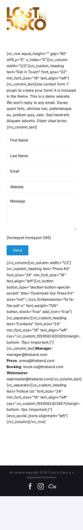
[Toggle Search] (56, 18)
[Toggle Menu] (71, 19)
